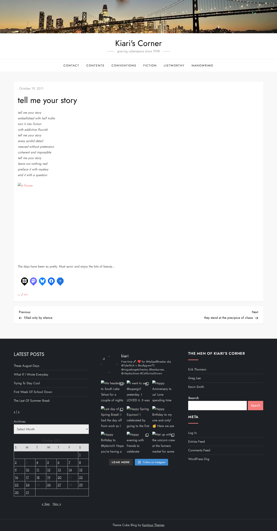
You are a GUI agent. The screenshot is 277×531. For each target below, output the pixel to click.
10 (27, 470)
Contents (95, 65)
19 (48, 477)
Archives (19, 421)
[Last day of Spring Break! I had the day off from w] (113, 418)
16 (16, 477)
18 (38, 477)
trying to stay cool (27, 383)
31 (27, 492)
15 (80, 470)
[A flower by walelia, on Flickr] (68, 220)
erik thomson (197, 369)
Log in (192, 432)
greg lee (194, 378)
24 (27, 485)
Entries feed (196, 441)
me (26, 295)
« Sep (46, 504)
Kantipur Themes (153, 525)
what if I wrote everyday (31, 374)
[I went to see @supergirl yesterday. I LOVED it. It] (138, 392)
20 (59, 477)
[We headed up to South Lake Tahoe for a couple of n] (113, 392)
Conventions (124, 65)
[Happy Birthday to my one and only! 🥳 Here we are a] (164, 418)
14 (70, 470)
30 (17, 492)
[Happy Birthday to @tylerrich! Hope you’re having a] (113, 443)
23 (16, 485)
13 (59, 470)
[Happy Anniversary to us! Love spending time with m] (164, 392)
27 (59, 485)
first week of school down (33, 392)
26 (49, 485)
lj (19, 295)
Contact (71, 65)
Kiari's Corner (138, 43)
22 (81, 477)
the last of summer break (32, 400)
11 (37, 470)
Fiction (150, 65)
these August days (26, 365)
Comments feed (199, 450)
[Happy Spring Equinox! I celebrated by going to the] (138, 418)
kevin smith (196, 386)
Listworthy (174, 65)
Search (193, 398)
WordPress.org (198, 459)
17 (27, 477)
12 (48, 470)
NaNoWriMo (202, 65)
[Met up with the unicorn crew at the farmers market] (164, 443)
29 (81, 485)
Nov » (57, 504)
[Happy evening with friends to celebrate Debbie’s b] (138, 443)
